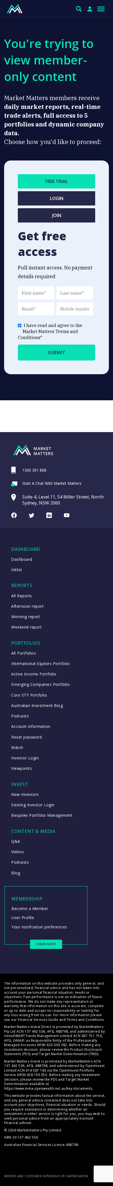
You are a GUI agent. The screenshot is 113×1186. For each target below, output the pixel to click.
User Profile (23, 917)
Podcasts (20, 716)
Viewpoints (21, 768)
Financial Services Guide (38, 1019)
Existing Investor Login (33, 804)
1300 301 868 (34, 470)
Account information (30, 726)
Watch (17, 747)
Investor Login (25, 757)
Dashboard (21, 559)
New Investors (25, 794)
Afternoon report (27, 606)
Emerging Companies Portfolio (40, 684)
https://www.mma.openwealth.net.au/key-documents (48, 1088)
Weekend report (26, 627)
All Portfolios (23, 653)
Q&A (15, 841)
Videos (17, 851)
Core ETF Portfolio (29, 695)
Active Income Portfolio (33, 674)
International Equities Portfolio (40, 663)
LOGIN (56, 198)
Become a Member (30, 908)
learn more (45, 944)
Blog (15, 872)
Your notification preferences (39, 926)
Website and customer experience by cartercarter (46, 1176)
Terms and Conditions (85, 1019)
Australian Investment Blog (37, 705)
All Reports (21, 595)
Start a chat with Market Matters (51, 483)
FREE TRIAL (56, 181)
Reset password (26, 737)
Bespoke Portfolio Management (41, 815)
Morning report (25, 616)
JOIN (56, 215)
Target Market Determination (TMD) (68, 1054)
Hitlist (16, 569)
